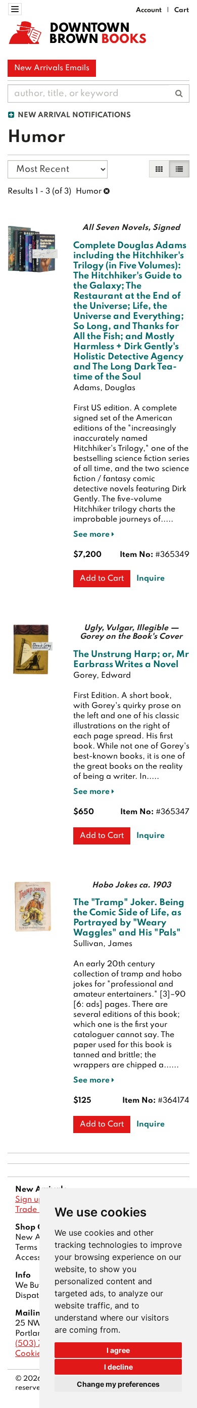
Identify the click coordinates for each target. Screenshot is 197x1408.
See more (92, 535)
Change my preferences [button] (118, 1384)
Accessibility (38, 1258)
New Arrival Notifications (73, 115)
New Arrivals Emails (51, 68)
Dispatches (35, 1296)
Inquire (150, 579)
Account (149, 10)
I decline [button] (118, 1367)
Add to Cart (102, 579)
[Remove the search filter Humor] (107, 191)
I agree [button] (118, 1350)
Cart (181, 10)
